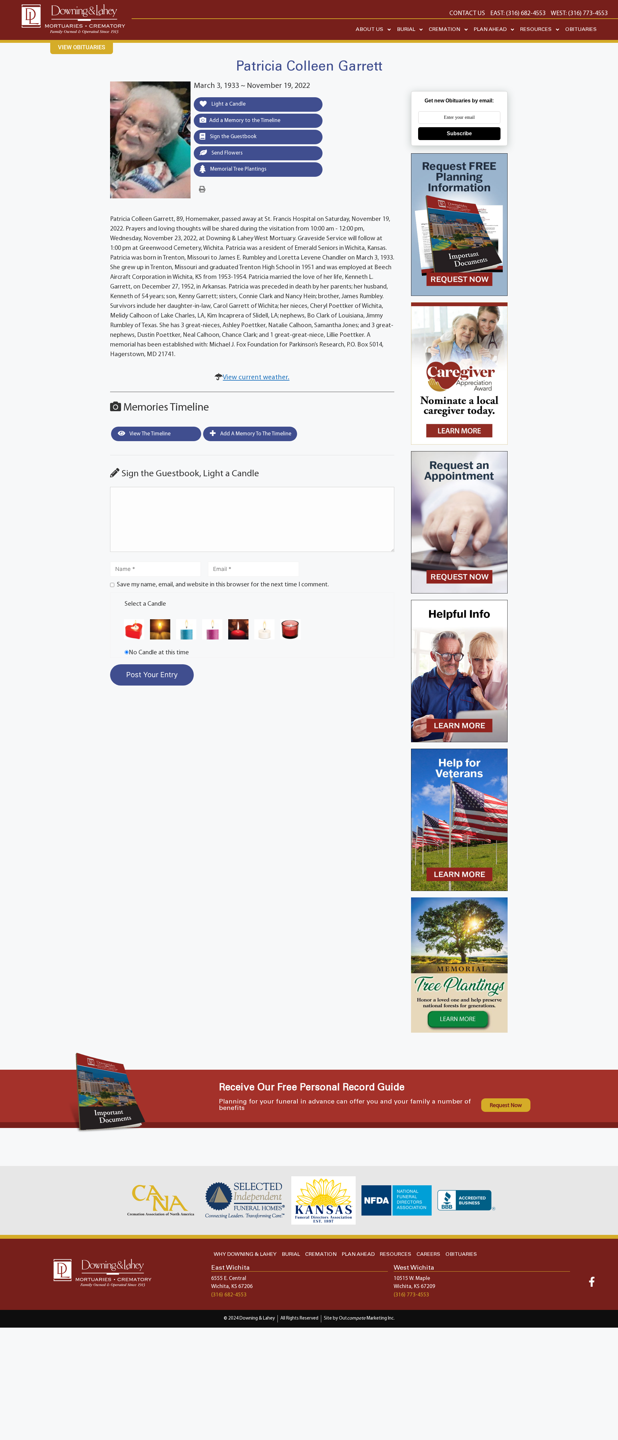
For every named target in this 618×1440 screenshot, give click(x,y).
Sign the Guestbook (233, 136)
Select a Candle (145, 604)
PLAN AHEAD (490, 29)
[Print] (202, 190)
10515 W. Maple (412, 1278)
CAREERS (428, 1254)
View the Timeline (149, 434)
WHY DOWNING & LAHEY (245, 1254)
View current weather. (256, 377)
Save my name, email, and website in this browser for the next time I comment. (223, 585)
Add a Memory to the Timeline (244, 120)
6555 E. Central (228, 1278)
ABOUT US (369, 29)
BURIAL (406, 29)
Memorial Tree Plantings (238, 169)
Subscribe (459, 133)
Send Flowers (226, 153)
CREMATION (444, 29)
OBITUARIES (581, 29)
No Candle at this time (159, 652)
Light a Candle (228, 104)
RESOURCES (536, 29)
